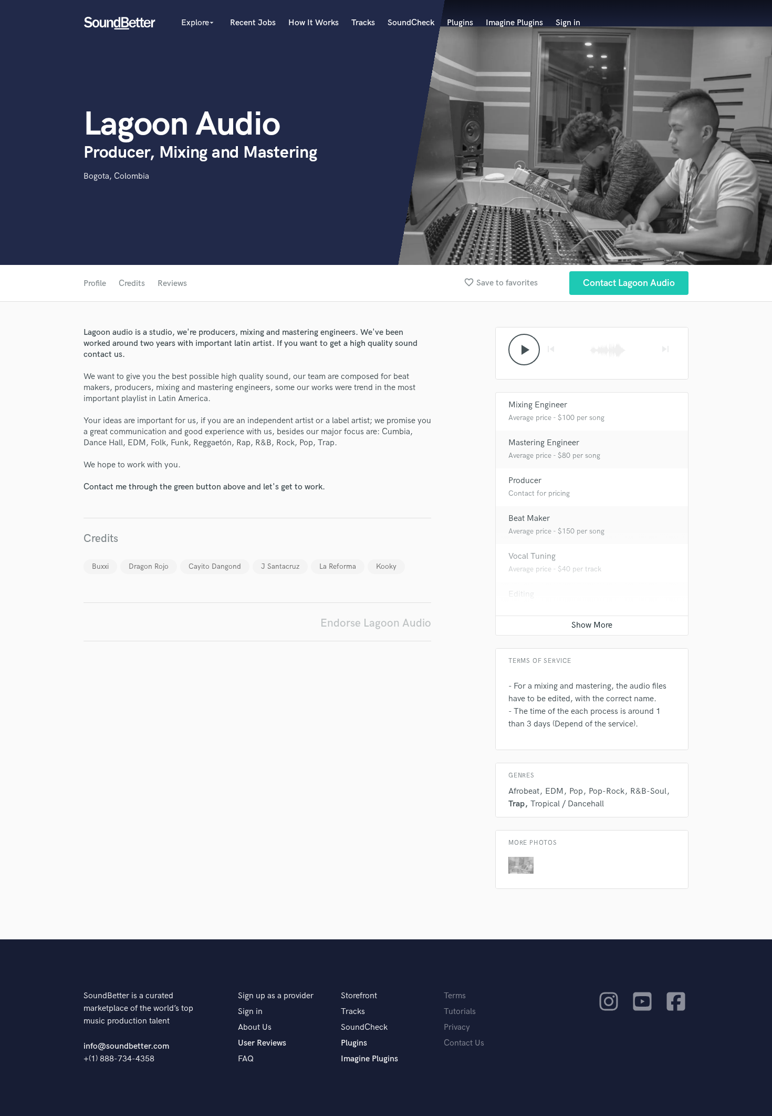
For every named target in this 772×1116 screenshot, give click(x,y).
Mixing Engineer (537, 405)
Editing (521, 594)
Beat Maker (529, 519)
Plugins (460, 23)
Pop (576, 791)
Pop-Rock (606, 791)
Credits (132, 284)
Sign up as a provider (276, 996)
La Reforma (337, 566)
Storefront (359, 996)
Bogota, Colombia (116, 176)
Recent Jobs (253, 23)
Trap (516, 804)
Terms (455, 996)
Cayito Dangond (215, 566)
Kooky (386, 566)
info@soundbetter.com (126, 1046)
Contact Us (464, 1043)
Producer (524, 481)
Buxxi (100, 566)
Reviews (172, 284)
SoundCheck (411, 23)
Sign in (568, 23)
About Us (255, 1027)
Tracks (363, 23)
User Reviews (262, 1043)
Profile (95, 284)
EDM (554, 791)
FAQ (246, 1059)
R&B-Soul (648, 791)
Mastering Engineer (543, 443)
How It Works (313, 23)
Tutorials (460, 1012)
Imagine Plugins (514, 23)
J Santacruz (280, 566)
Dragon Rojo (149, 566)
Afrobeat (523, 791)
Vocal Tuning (532, 556)
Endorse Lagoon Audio (375, 623)
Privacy (457, 1027)
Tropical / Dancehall (567, 804)
